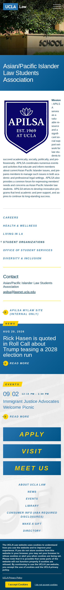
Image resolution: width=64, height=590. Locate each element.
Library (32, 506)
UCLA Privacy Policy (12, 577)
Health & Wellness (20, 225)
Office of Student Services (28, 250)
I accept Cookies (18, 584)
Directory (32, 530)
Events (32, 498)
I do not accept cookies (46, 584)
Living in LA (13, 234)
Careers (10, 217)
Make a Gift (32, 524)
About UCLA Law (32, 484)
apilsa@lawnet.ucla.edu (19, 292)
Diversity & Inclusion (22, 258)
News (32, 491)
